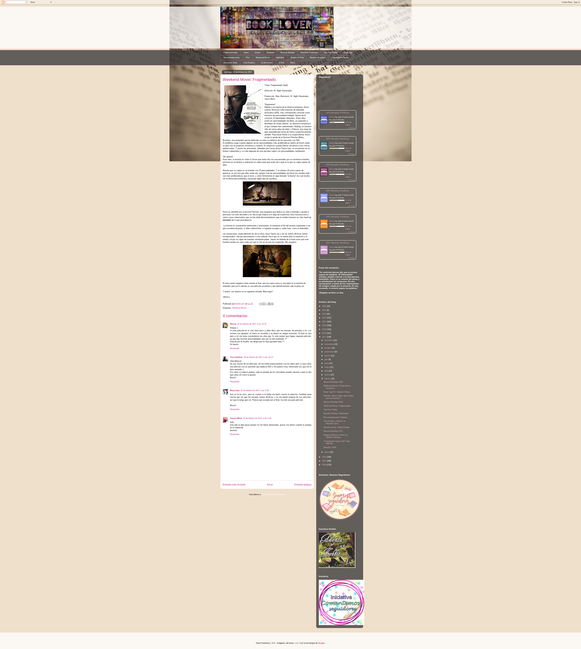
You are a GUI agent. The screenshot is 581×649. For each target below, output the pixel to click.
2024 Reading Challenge (337, 164)
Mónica (332, 117)
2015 (324, 461)
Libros (246, 52)
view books (351, 128)
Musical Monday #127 (333, 431)
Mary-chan (235, 390)
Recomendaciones (231, 57)
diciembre (328, 340)
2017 (324, 337)
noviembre (329, 344)
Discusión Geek (230, 63)
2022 (324, 318)
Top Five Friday (331, 52)
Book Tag (348, 52)
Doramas (270, 52)
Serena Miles (236, 418)
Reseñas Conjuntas (309, 52)
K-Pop (281, 63)
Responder (234, 348)
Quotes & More (297, 57)
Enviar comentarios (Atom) (273, 494)
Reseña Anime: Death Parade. (337, 427)
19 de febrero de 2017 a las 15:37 (252, 324)
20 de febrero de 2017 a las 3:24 (257, 418)
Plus (248, 57)
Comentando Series (340, 57)
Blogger (321, 643)
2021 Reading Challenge (337, 242)
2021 (324, 321)
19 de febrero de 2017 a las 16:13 (258, 357)
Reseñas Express (317, 57)
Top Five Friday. (331, 409)
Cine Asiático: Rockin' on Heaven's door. (334, 422)
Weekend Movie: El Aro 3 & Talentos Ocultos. (336, 436)
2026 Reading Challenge (337, 112)
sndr (296, 643)
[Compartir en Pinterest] (272, 303)
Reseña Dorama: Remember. (336, 413)
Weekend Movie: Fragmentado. (337, 406)
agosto (327, 356)
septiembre (329, 352)
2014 (324, 465)
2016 (324, 457)
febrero (327, 378)
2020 (324, 325)
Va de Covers (267, 63)
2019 (324, 329)
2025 (324, 306)
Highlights (280, 57)
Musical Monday (287, 52)
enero (327, 452)
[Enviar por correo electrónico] (260, 303)
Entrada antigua (302, 484)
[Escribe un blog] (263, 303)
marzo (327, 375)
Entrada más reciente (234, 484)
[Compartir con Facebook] (269, 303)
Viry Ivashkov (236, 357)
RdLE (292, 63)
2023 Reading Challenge (337, 190)
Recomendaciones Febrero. (336, 417)
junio (326, 363)
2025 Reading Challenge (337, 138)
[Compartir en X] (266, 303)
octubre (328, 348)
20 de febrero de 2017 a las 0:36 (255, 390)
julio (326, 359)
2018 (324, 333)
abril (326, 371)
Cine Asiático (249, 63)
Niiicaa (233, 324)
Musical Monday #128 (333, 402)
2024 (324, 310)
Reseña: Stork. (330, 447)
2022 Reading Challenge (337, 216)
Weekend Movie (263, 57)
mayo (327, 367)
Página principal (230, 52)
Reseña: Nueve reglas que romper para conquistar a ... (338, 397)
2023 (324, 314)
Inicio (270, 484)
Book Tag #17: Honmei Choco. (337, 392)
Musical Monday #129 (333, 382)
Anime (257, 52)
